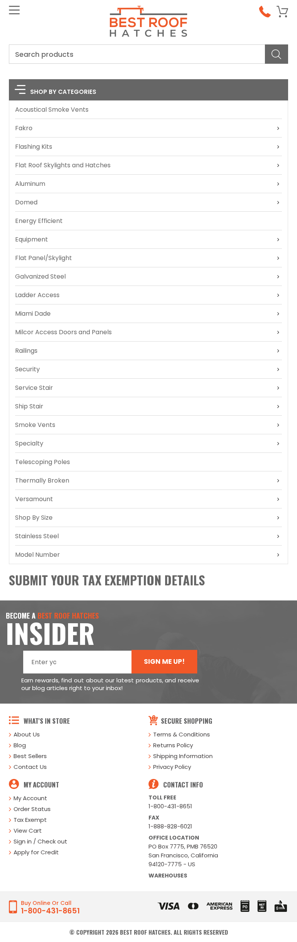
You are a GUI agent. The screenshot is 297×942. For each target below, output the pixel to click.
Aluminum (30, 183)
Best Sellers (30, 756)
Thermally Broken (42, 480)
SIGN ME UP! (164, 661)
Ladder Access (37, 295)
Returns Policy (173, 745)
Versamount (34, 499)
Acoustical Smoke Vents (52, 109)
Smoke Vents (35, 424)
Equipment (31, 239)
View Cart (28, 830)
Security (27, 369)
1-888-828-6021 (170, 826)
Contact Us (30, 767)
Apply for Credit (36, 852)
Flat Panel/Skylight (43, 257)
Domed (26, 202)
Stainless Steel (37, 536)
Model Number (37, 554)
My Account (30, 798)
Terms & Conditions (181, 734)
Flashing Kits (33, 146)
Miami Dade (33, 313)
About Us (27, 734)
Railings (26, 350)
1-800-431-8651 (170, 806)
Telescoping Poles (42, 461)
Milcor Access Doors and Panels (63, 332)
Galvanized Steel (40, 276)
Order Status (32, 809)
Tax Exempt (30, 820)
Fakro (23, 128)
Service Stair (34, 387)
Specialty (29, 443)
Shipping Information (183, 756)
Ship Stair (29, 406)
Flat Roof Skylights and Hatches (63, 165)
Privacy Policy (172, 767)
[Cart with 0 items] (282, 11)
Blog (20, 745)
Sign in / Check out (40, 841)
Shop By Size (34, 517)
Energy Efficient (39, 220)
